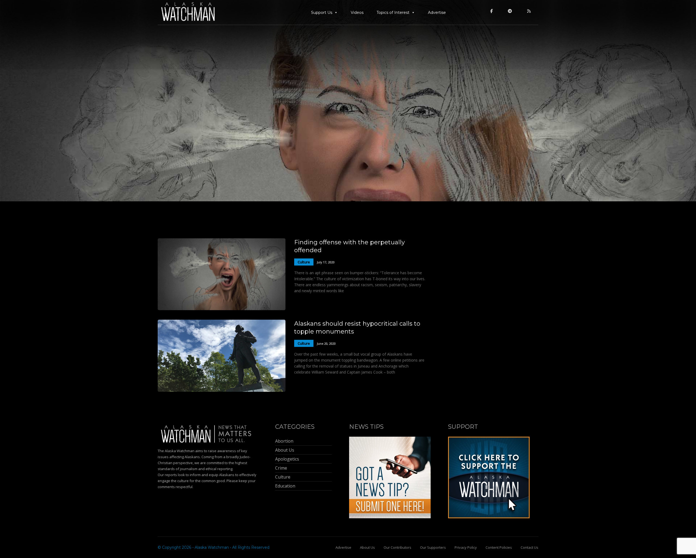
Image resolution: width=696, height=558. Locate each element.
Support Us (321, 12)
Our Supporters (433, 547)
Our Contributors (397, 547)
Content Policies (499, 547)
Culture (304, 262)
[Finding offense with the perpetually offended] (221, 308)
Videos (357, 12)
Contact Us (529, 547)
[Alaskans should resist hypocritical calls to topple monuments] (221, 390)
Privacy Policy (466, 547)
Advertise (437, 12)
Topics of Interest (393, 12)
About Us (367, 547)
